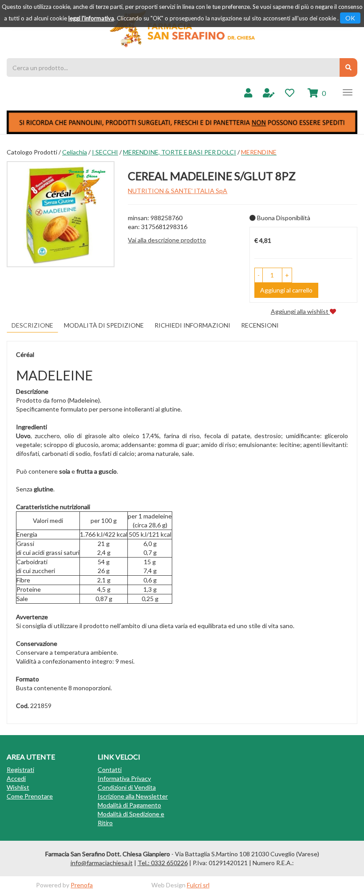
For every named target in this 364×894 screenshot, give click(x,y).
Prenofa (82, 885)
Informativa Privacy (124, 778)
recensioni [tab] (260, 325)
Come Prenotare (30, 796)
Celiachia (74, 152)
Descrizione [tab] (32, 325)
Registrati (20, 769)
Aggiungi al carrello (286, 290)
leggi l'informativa (91, 18)
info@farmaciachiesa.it (102, 862)
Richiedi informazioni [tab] (192, 325)
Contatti (110, 769)
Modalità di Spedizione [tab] (104, 325)
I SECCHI (105, 152)
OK (350, 18)
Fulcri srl (198, 885)
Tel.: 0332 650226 (163, 862)
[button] (258, 275)
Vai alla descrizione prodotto (167, 240)
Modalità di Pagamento (129, 805)
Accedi (16, 778)
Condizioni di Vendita (127, 787)
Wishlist (18, 787)
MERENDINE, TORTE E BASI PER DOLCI (179, 152)
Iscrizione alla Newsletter (133, 796)
